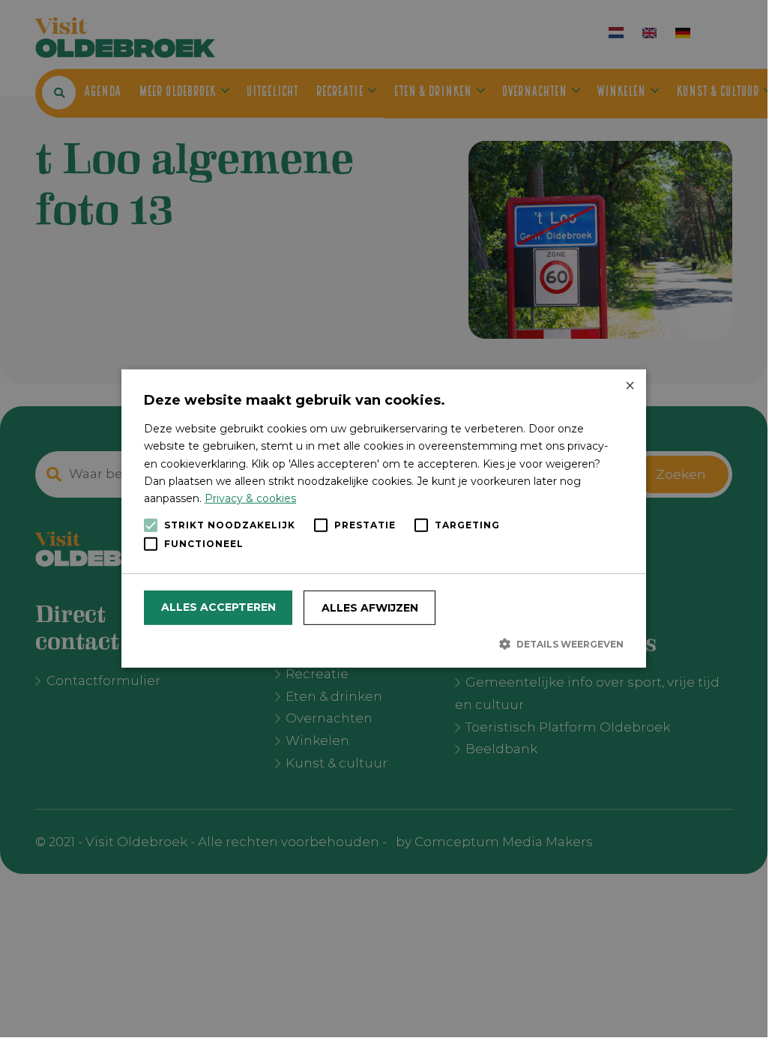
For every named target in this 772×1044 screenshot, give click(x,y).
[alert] (384, 518)
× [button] (629, 386)
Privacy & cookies (250, 498)
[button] (384, 643)
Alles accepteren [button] (218, 607)
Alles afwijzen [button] (370, 608)
